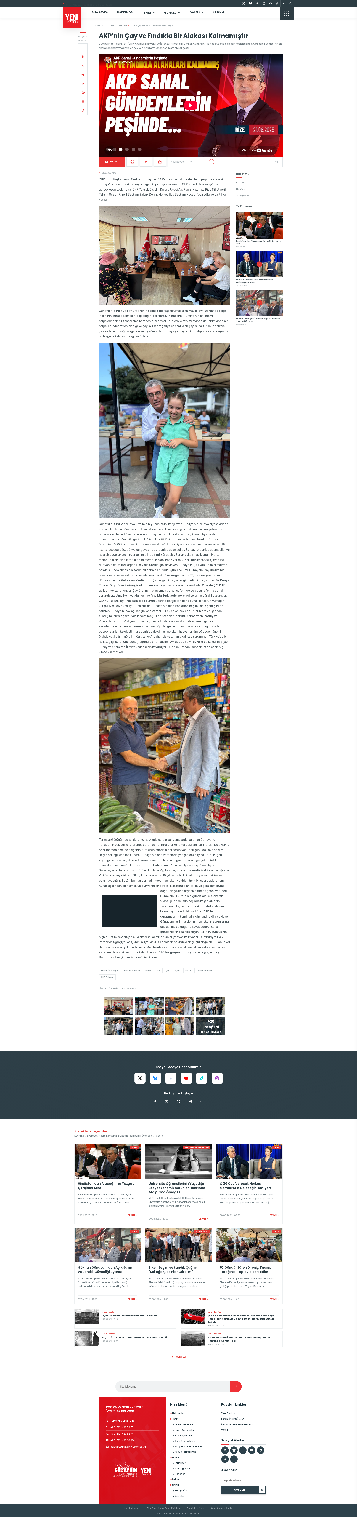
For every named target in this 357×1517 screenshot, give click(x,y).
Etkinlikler (122, 26)
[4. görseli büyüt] (210, 1006)
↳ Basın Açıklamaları (183, 1430)
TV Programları (259, 196)
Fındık (188, 970)
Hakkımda (125, 12)
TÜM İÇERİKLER (178, 1357)
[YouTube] (270, 3)
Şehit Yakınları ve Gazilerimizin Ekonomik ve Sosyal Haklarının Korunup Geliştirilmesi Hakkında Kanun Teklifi (125, 3)
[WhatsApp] (83, 65)
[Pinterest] (83, 92)
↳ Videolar (178, 1496)
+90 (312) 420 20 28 (122, 1440)
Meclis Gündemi (259, 183)
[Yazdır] (132, 162)
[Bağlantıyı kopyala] (83, 110)
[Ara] (236, 1386)
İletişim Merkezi (132, 1508)
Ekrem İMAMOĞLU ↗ (232, 1418)
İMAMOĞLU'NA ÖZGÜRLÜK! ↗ (237, 1424)
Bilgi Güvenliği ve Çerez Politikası (163, 1508)
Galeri (194, 12)
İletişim (218, 12)
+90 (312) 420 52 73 (121, 1427)
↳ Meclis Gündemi (182, 1424)
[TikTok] (277, 3)
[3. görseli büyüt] (179, 1006)
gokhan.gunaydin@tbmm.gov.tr (128, 1446)
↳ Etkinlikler (179, 1463)
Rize (158, 970)
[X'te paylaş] (166, 1101)
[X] (243, 3)
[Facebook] (257, 3)
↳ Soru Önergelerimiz (184, 1441)
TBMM (146, 13)
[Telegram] (83, 74)
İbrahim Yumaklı (132, 970)
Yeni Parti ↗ (228, 1413)
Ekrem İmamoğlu (109, 970)
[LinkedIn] (83, 83)
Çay (167, 970)
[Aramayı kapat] (348, 22)
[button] (164, 255)
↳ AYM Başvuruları (182, 1435)
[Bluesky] (250, 3)
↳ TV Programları (181, 1468)
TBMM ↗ (225, 1430)
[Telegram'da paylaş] (190, 1101)
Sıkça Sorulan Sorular (222, 1508)
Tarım (148, 970)
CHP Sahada (107, 977)
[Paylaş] (160, 162)
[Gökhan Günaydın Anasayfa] (74, 12)
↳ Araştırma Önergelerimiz (187, 1446)
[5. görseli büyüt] (118, 1026)
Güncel (111, 26)
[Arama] (290, 3)
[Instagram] (263, 3)
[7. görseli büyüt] (179, 1026)
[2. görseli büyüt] (149, 1006)
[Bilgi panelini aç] (287, 13)
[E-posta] (283, 3)
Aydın (177, 970)
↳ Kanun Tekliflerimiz (184, 1451)
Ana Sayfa (100, 12)
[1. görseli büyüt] (118, 1006)
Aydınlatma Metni (196, 1508)
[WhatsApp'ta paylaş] (178, 1101)
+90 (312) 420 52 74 (121, 1433)
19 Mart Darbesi (204, 970)
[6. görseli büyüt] (149, 1026)
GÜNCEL (170, 13)
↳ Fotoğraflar (179, 1490)
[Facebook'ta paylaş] (155, 1101)
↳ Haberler (178, 1474)
